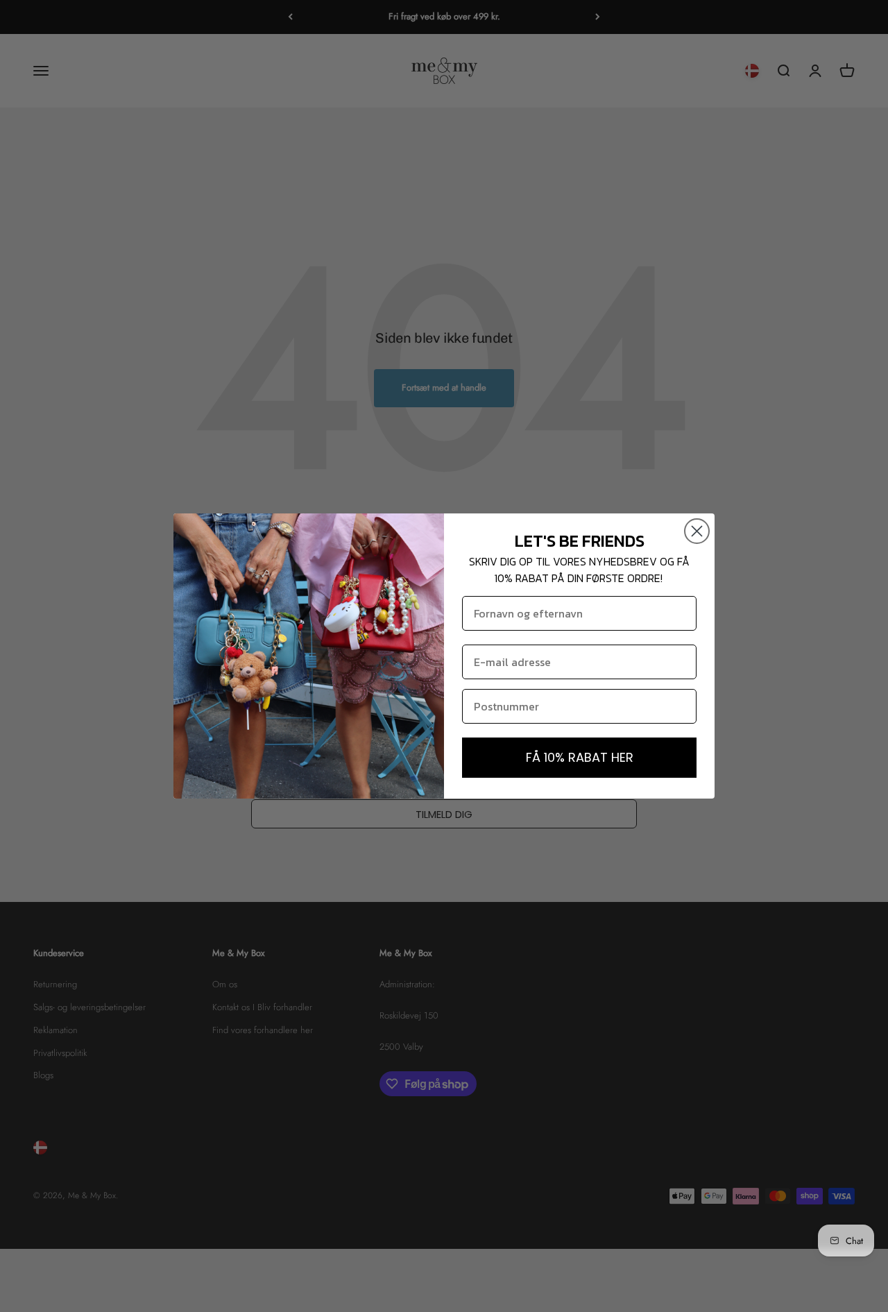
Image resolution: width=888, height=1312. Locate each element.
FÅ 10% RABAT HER (579, 757)
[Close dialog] (697, 531)
